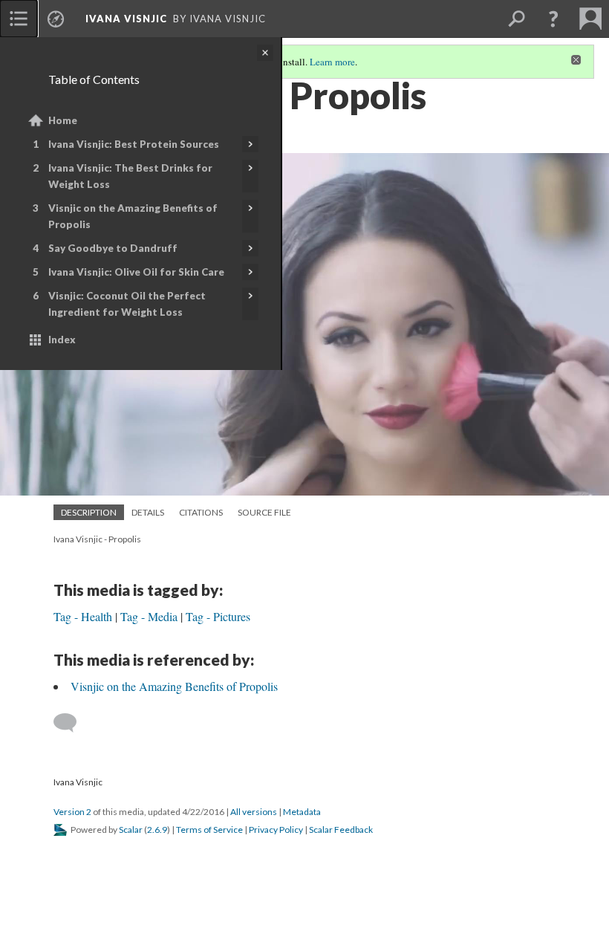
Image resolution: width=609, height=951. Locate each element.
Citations (201, 512)
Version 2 (72, 811)
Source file (264, 512)
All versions (253, 811)
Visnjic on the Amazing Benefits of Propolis (133, 216)
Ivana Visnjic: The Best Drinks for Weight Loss (130, 176)
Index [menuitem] (62, 339)
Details (147, 512)
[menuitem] (18, 18)
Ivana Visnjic (126, 19)
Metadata (302, 811)
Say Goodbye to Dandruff (113, 248)
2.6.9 (157, 829)
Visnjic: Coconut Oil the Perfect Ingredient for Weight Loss (127, 304)
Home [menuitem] (62, 120)
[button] (553, 18)
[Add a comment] (71, 723)
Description (89, 512)
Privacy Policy (276, 829)
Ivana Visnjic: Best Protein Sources (133, 144)
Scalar (131, 829)
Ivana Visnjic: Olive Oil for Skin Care (136, 272)
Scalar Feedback (341, 829)
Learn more (332, 61)
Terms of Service (209, 829)
